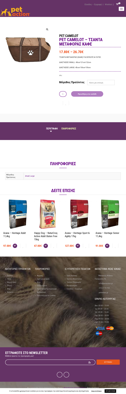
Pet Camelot (68, 36)
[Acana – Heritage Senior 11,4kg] (109, 214)
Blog (38, 282)
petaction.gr (103, 293)
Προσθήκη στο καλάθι (87, 94)
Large (32, 176)
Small (27, 176)
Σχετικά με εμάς (43, 279)
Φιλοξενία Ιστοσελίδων (75, 388)
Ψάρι (9, 289)
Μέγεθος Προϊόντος (72, 82)
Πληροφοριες (68, 128)
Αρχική (40, 276)
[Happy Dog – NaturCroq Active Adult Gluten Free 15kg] (47, 214)
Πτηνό (9, 286)
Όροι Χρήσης (72, 276)
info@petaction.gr (106, 283)
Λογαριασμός (72, 286)
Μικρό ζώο (11, 282)
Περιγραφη (52, 128)
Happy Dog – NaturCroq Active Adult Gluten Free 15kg (45, 236)
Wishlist (108, 4)
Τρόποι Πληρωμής (74, 282)
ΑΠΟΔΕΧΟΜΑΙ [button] (110, 391)
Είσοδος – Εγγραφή (93, 4)
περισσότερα (96, 391)
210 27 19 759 (104, 288)
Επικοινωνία (42, 286)
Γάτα (9, 279)
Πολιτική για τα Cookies (46, 295)
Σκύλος (10, 276)
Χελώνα (10, 292)
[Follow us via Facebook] (59, 374)
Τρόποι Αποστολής (74, 279)
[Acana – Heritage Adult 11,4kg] (16, 214)
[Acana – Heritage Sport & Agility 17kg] (78, 214)
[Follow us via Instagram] (66, 374)
